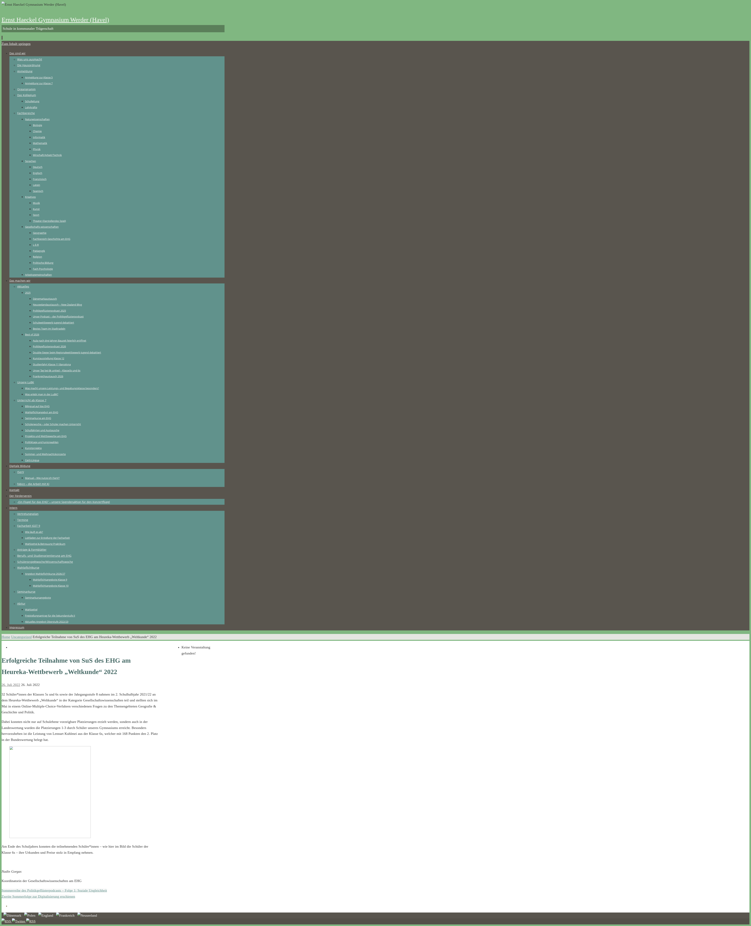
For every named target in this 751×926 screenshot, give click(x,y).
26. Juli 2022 (11, 685)
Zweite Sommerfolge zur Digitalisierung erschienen (38, 896)
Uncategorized (21, 637)
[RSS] (7, 921)
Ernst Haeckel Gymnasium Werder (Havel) (55, 19)
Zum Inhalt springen (16, 44)
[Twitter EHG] (19, 921)
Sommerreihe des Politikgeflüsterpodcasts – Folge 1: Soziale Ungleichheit (54, 890)
